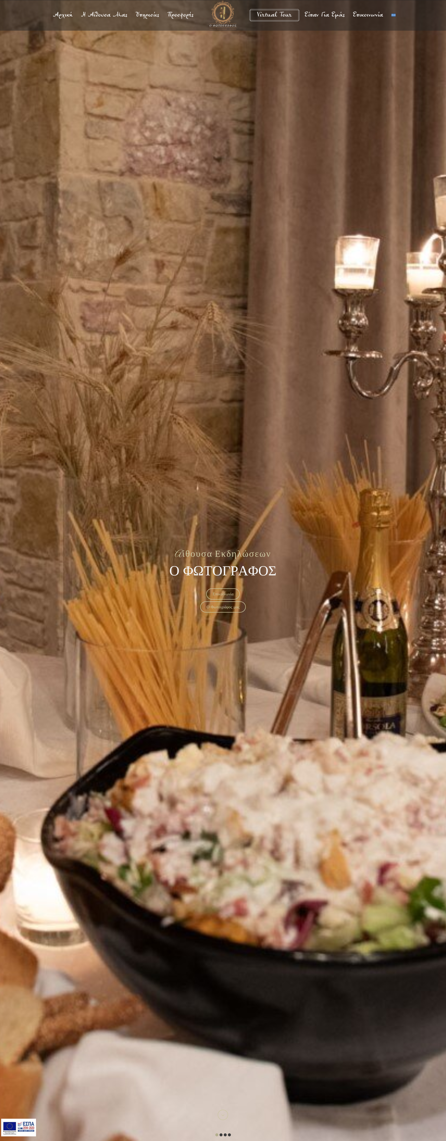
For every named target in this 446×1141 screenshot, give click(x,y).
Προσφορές (180, 15)
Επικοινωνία (368, 15)
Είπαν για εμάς (324, 15)
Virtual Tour (274, 15)
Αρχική (63, 15)
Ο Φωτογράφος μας (223, 607)
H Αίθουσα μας (104, 15)
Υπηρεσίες (147, 15)
